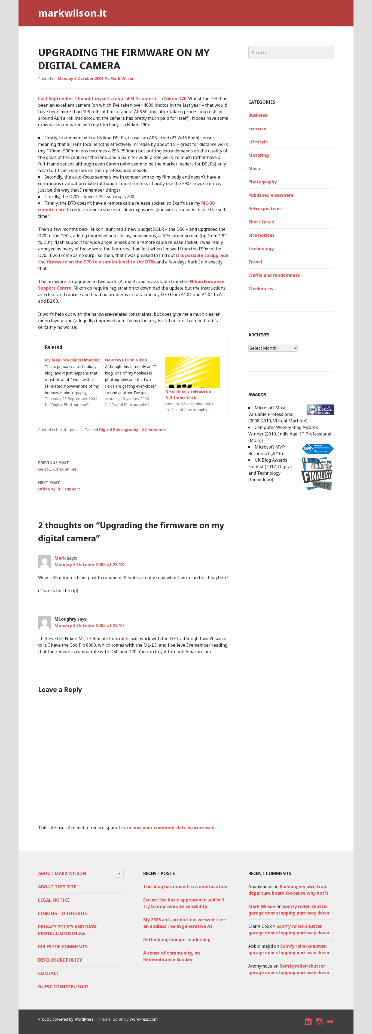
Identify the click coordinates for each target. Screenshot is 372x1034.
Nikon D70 (175, 99)
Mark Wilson (122, 78)
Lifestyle (258, 142)
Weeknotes (260, 289)
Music (254, 168)
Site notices (261, 235)
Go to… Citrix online (57, 466)
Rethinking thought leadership (177, 940)
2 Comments (154, 429)
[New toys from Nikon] (135, 382)
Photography (262, 182)
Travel (255, 262)
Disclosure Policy (60, 960)
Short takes (261, 222)
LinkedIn (308, 1026)
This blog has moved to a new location (185, 886)
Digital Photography (118, 429)
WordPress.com (144, 1019)
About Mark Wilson (62, 873)
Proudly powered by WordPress (66, 1019)
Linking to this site (62, 913)
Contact (48, 973)
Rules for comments (62, 947)
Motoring (258, 155)
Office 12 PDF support (59, 486)
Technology (261, 248)
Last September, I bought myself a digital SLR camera (97, 99)
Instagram (319, 1026)
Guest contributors (63, 987)
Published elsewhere (271, 195)
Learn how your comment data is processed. (167, 828)
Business (257, 115)
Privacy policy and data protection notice (67, 930)
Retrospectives (265, 208)
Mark (60, 558)
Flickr (330, 1026)
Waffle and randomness (274, 275)
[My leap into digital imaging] (75, 382)
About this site (57, 887)
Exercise (257, 128)
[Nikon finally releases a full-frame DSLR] (192, 372)
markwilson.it (72, 13)
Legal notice (53, 900)
